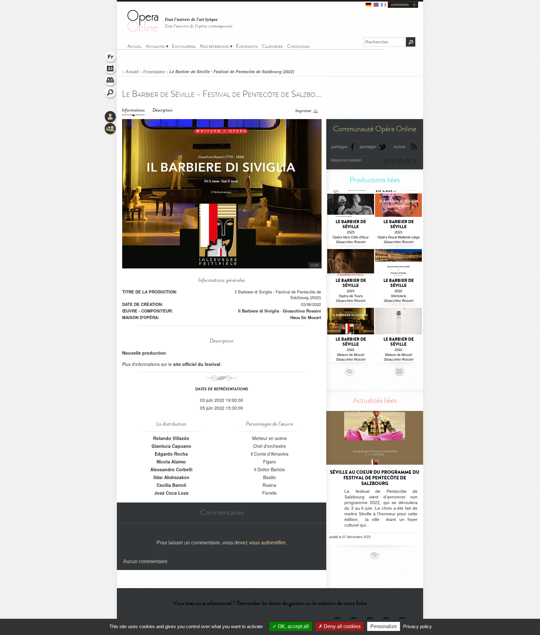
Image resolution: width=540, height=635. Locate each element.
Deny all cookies (341, 626)
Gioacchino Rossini (302, 311)
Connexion (110, 117)
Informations (133, 110)
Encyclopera (154, 71)
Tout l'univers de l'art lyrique (191, 19)
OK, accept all (293, 626)
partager (339, 146)
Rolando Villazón (171, 438)
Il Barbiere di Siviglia (258, 311)
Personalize (383, 626)
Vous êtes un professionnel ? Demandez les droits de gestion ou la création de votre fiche (270, 603)
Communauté (110, 129)
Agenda (110, 69)
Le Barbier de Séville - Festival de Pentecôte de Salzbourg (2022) (231, 71)
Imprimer (303, 111)
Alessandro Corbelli (171, 469)
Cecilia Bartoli (171, 485)
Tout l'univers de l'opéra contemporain (198, 26)
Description (162, 110)
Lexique (110, 81)
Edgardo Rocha (171, 454)
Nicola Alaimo (171, 461)
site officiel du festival (196, 364)
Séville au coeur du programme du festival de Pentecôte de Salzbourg (374, 478)
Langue (110, 57)
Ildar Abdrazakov (171, 477)
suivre (400, 146)
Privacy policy (417, 626)
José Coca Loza (171, 493)
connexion (400, 4)
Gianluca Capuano (171, 446)
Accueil (132, 71)
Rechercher (110, 93)
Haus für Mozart (305, 317)
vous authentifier (267, 542)
